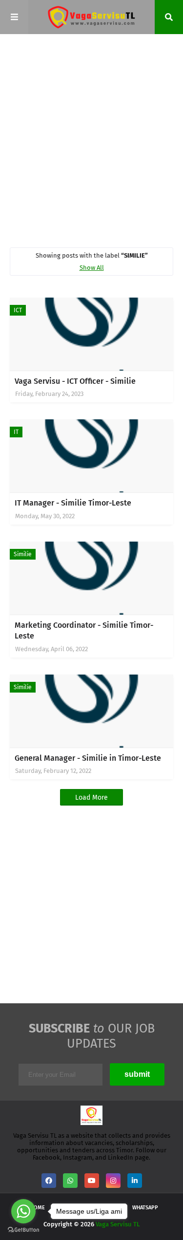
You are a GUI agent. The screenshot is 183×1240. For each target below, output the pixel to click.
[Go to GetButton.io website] (23, 1230)
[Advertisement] (91, 140)
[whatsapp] (70, 1180)
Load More (91, 797)
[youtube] (91, 1180)
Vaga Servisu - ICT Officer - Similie (75, 381)
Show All (92, 267)
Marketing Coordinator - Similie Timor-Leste (84, 630)
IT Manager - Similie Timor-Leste (73, 502)
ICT (18, 310)
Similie (23, 554)
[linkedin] (134, 1180)
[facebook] (48, 1180)
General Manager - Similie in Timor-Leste (88, 758)
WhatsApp (145, 1207)
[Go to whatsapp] (23, 1211)
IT (16, 432)
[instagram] (113, 1180)
